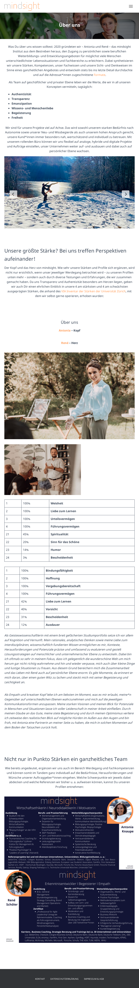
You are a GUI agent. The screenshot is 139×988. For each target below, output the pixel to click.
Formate (99, 75)
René (64, 343)
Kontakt (40, 978)
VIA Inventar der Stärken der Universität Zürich (93, 291)
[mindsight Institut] (23, 6)
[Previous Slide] (13, 194)
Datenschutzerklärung (64, 978)
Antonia (65, 330)
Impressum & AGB (94, 978)
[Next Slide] (125, 194)
